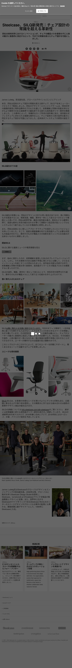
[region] (36, 7)
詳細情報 (62, 6)
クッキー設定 (28, 11)
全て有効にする (42, 11)
